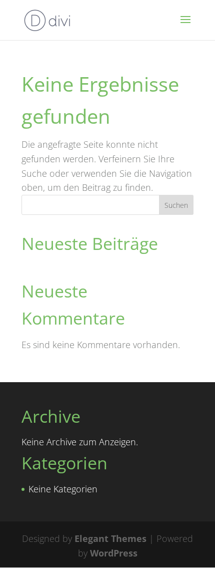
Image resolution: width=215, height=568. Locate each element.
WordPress (114, 553)
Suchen (176, 205)
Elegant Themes (110, 538)
